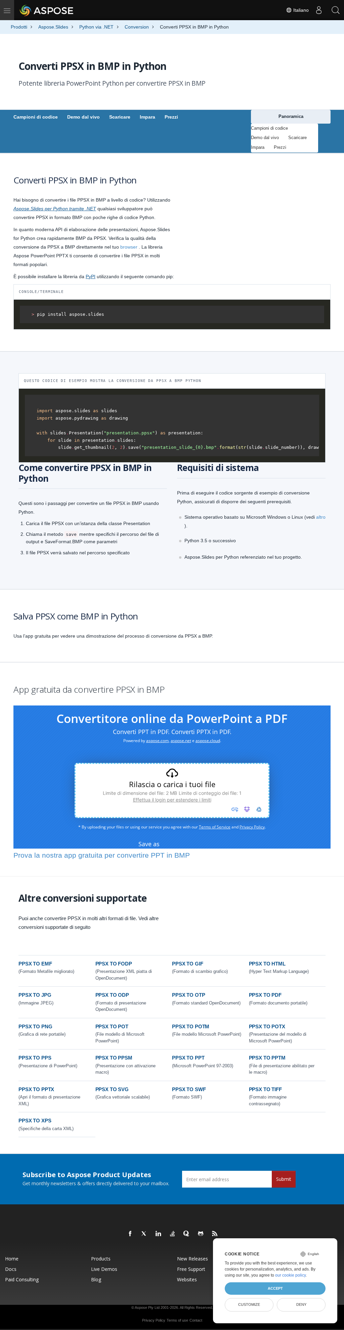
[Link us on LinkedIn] (158, 1234)
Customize (249, 1304)
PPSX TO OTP (188, 995)
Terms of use (177, 1320)
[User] (318, 10)
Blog (96, 1279)
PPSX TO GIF (187, 964)
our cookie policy (290, 1275)
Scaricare (119, 117)
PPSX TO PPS (34, 1058)
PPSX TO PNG (35, 1026)
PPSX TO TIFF (265, 1089)
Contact (195, 1320)
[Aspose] (47, 10)
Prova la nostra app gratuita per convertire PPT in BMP (101, 855)
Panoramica (290, 116)
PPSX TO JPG (34, 995)
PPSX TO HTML (267, 964)
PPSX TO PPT (188, 1058)
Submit (283, 1179)
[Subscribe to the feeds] (215, 1234)
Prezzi (171, 117)
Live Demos (104, 1269)
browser (128, 247)
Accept (275, 1288)
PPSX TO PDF (265, 995)
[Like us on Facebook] (130, 1234)
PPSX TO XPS (34, 1120)
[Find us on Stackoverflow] (172, 1234)
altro (321, 517)
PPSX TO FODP (113, 964)
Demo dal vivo (83, 117)
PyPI (90, 276)
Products (101, 1258)
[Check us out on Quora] (186, 1234)
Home (11, 1258)
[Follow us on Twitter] (144, 1234)
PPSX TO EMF (35, 964)
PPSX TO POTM (190, 1026)
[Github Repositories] (201, 1234)
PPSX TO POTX (267, 1026)
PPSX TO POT (111, 1026)
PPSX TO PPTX (36, 1089)
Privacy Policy (153, 1320)
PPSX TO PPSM (113, 1058)
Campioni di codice (35, 117)
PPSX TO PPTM (267, 1058)
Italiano (300, 10)
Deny (301, 1304)
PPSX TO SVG (112, 1089)
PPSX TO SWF (189, 1089)
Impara (147, 117)
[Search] (335, 10)
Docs (10, 1269)
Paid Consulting (22, 1279)
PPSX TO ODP (112, 995)
